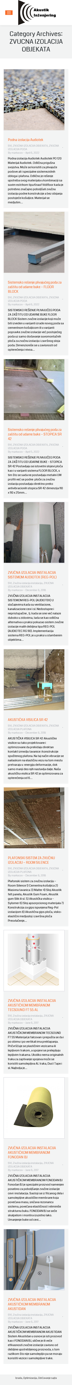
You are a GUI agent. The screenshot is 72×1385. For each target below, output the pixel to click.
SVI (10, 146)
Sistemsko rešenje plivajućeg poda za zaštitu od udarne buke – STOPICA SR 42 (35, 434)
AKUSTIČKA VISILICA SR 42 (28, 719)
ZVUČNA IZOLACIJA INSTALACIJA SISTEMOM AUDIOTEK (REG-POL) (32, 575)
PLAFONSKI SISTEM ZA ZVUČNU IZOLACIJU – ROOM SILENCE (31, 860)
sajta (54, 1378)
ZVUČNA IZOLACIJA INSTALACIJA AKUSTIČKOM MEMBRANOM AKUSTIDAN (32, 1304)
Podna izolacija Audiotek (25, 139)
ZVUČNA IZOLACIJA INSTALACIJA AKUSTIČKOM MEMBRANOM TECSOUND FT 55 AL (32, 1005)
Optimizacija (30, 1378)
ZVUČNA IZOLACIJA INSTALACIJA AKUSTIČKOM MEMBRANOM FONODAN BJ (32, 1153)
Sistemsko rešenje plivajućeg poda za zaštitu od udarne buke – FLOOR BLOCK (35, 287)
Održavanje (44, 1378)
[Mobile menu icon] (9, 12)
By (15, 153)
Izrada (18, 1378)
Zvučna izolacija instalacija (27, 583)
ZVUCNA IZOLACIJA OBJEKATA (30, 146)
